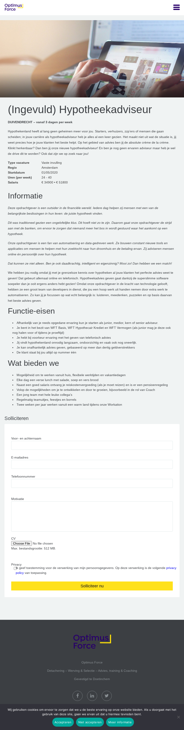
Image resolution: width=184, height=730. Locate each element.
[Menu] (176, 7)
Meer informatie (120, 722)
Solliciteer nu (92, 586)
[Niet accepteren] (178, 717)
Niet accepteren (90, 722)
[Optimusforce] (26, 7)
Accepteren (63, 722)
